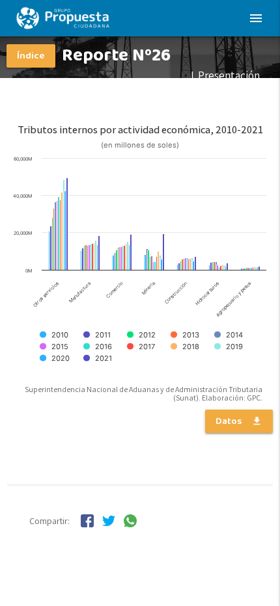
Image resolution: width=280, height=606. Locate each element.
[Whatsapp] (130, 523)
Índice (31, 56)
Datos (239, 421)
